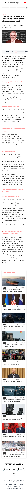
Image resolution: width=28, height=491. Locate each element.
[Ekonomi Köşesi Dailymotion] (19, 469)
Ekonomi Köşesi (14, 3)
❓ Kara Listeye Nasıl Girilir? (11, 196)
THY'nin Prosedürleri (8, 151)
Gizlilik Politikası (18, 484)
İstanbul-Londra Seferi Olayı (11, 106)
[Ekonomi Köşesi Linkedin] (14, 474)
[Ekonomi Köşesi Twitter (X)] (9, 469)
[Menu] (2, 2)
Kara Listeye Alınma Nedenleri (12, 82)
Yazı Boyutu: (7, 51)
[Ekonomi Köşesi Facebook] (5, 469)
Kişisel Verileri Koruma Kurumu (14, 488)
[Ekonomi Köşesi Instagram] (23, 469)
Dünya (4, 14)
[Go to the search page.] (6, 2)
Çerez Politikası (8, 484)
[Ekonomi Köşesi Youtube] (14, 469)
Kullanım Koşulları (13, 486)
